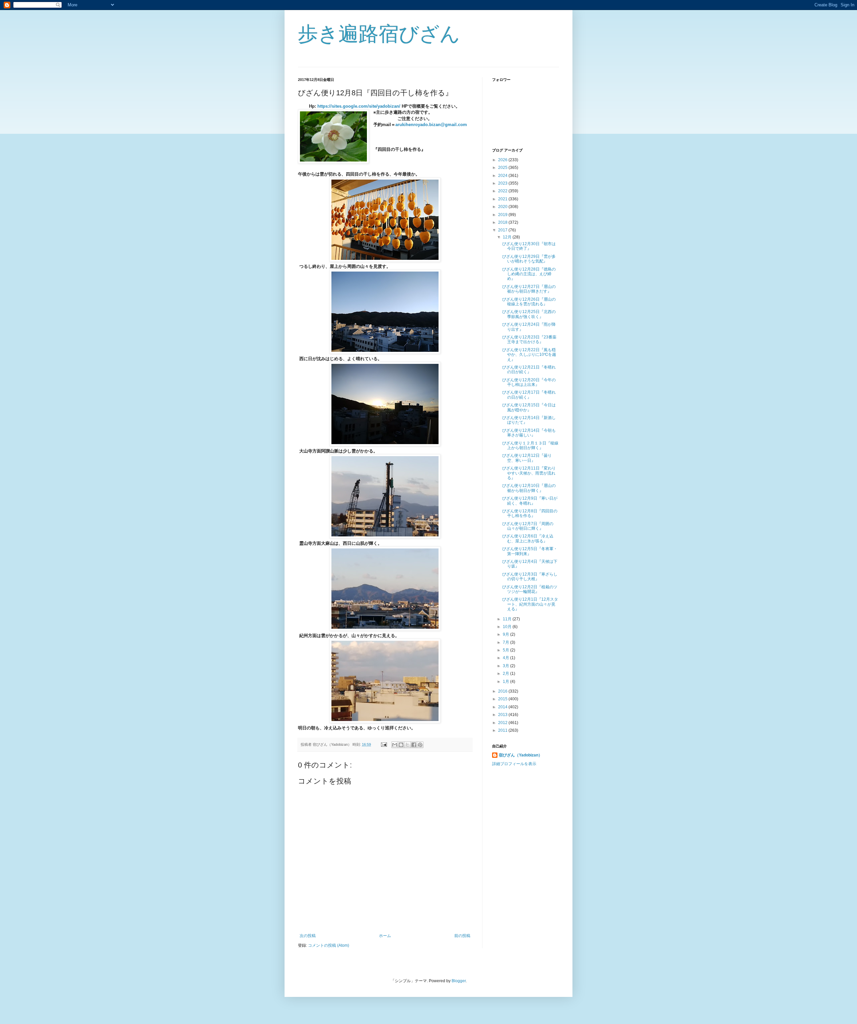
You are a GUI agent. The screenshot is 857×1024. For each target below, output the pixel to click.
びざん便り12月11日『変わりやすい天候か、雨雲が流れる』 (529, 473)
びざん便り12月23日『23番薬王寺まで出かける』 (529, 339)
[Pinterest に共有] (420, 744)
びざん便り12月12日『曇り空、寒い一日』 (527, 458)
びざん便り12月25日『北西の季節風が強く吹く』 (529, 314)
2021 (503, 199)
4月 (506, 657)
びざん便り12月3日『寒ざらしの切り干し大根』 (529, 576)
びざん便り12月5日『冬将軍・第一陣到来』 (529, 551)
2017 (503, 230)
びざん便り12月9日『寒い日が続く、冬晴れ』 (529, 500)
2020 (503, 206)
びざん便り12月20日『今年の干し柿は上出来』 (529, 382)
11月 (508, 619)
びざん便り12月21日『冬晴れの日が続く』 (529, 369)
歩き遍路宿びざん (379, 34)
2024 (503, 175)
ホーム (385, 935)
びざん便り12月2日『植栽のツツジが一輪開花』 (529, 589)
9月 (506, 634)
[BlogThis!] (401, 744)
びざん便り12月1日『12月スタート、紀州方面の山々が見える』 (530, 604)
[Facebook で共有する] (413, 744)
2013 (503, 714)
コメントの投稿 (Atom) (328, 945)
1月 (506, 681)
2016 (503, 691)
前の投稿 (462, 935)
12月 (508, 237)
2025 (503, 167)
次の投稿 (308, 935)
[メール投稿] (383, 744)
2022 (503, 191)
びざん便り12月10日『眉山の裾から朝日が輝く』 (529, 488)
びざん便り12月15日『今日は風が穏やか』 (529, 407)
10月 (508, 626)
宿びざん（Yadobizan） (520, 755)
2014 (503, 707)
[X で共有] (407, 744)
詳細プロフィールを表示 (514, 763)
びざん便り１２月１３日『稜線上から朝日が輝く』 (530, 445)
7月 (506, 642)
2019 (503, 214)
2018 (503, 222)
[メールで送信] (394, 744)
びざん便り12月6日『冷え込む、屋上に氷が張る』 (527, 538)
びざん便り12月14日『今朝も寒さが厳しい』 (529, 432)
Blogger (459, 981)
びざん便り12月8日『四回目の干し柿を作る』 (529, 513)
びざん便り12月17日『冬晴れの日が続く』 (529, 394)
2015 (503, 699)
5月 (506, 650)
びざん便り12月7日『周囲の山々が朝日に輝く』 (527, 526)
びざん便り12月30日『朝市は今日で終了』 (529, 246)
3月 (506, 665)
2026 (503, 160)
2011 (503, 730)
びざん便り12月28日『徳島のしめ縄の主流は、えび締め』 (529, 274)
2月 (506, 673)
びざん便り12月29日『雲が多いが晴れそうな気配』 (529, 259)
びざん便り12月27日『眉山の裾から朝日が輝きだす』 (529, 289)
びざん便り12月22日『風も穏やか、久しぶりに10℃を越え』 (529, 354)
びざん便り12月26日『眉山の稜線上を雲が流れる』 (529, 301)
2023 (503, 183)
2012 (503, 722)
